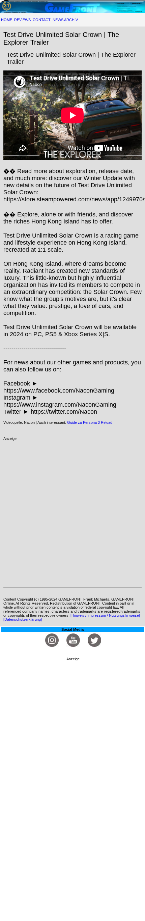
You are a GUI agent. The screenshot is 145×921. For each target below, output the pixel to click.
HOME (6, 20)
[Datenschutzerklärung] (22, 619)
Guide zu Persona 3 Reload (89, 422)
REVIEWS (22, 20)
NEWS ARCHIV (65, 20)
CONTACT (42, 20)
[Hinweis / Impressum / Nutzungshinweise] (105, 615)
